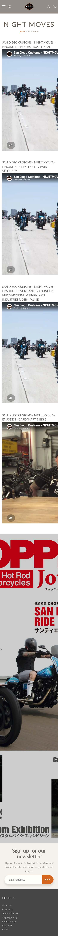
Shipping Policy (9, 917)
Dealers (6, 929)
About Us (6, 905)
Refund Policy (9, 921)
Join (48, 879)
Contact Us (7, 909)
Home (22, 31)
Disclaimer (7, 925)
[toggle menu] (3, 7)
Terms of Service (10, 913)
